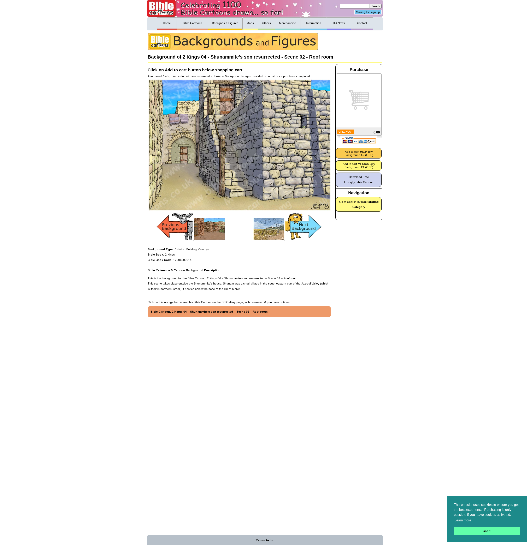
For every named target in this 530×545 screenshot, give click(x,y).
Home (167, 23)
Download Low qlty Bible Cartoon (358, 179)
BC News (339, 23)
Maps (250, 23)
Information (313, 23)
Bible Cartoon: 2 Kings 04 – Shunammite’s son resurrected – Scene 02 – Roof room (209, 311)
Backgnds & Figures (225, 23)
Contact (362, 23)
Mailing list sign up (368, 12)
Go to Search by (359, 204)
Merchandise (287, 23)
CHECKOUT (345, 131)
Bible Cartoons (192, 23)
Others (266, 23)
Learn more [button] (462, 520)
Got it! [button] (487, 531)
